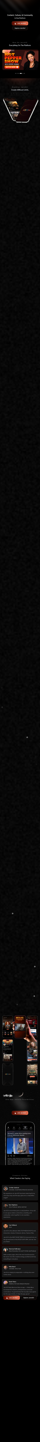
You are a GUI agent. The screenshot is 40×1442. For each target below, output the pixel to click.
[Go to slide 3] (19, 73)
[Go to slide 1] (16, 73)
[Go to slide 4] (21, 73)
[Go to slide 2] (18, 73)
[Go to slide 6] (24, 73)
